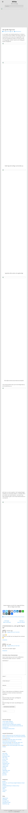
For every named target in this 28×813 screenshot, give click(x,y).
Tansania (22, 616)
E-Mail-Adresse (6, 680)
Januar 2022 (5, 762)
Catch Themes (17, 811)
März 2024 (4, 757)
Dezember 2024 (6, 756)
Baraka (5, 616)
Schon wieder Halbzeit (7, 721)
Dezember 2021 (6, 763)
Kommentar (5, 660)
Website (4, 685)
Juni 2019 (4, 774)
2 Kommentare (18, 31)
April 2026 (4, 753)
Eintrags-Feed (5, 801)
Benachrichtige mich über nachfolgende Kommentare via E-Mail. (11, 698)
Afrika (14, 2)
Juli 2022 (4, 760)
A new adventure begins (8, 723)
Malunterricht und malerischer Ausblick (11, 724)
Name (4, 676)
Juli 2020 (4, 769)
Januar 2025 (5, 754)
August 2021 (5, 766)
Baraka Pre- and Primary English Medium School (13, 783)
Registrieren (5, 798)
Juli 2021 (4, 767)
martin (12, 31)
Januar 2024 (5, 759)
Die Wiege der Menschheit (8, 728)
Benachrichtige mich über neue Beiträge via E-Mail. (13, 703)
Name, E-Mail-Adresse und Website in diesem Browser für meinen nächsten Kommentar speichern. (12, 693)
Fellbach (4, 784)
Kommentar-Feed (6, 802)
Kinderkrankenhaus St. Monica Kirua (13, 616)
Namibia (4, 787)
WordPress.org (5, 803)
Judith (3, 735)
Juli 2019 (4, 773)
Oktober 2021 (5, 764)
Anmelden (4, 799)
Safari (3, 788)
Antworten (4, 640)
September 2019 (6, 770)
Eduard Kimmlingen (7, 742)
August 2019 (5, 772)
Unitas (3, 791)
